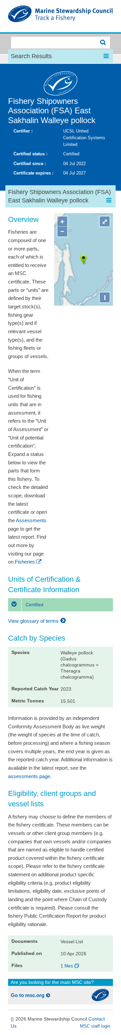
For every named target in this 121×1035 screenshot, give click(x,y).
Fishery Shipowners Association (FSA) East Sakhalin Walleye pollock (51, 111)
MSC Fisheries (60, 16)
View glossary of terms (34, 621)
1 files (67, 965)
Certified (33, 604)
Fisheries (25, 562)
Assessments (31, 520)
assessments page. (29, 776)
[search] (102, 42)
